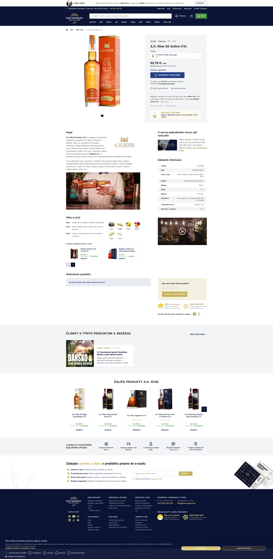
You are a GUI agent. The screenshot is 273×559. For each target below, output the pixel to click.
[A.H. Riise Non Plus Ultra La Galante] (165, 399)
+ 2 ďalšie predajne (94, 510)
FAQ (136, 510)
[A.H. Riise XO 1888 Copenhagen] (79, 399)
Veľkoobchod (177, 8)
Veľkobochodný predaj (116, 520)
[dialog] (136, 548)
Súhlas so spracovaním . (149, 479)
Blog (168, 8)
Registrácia (161, 8)
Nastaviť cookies (93, 530)
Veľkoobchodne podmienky (118, 527)
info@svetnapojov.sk (186, 503)
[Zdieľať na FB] (194, 314)
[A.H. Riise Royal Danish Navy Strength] (193, 399)
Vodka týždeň (79, 3)
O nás (89, 520)
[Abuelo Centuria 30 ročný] (74, 253)
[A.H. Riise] (124, 142)
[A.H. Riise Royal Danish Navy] (108, 399)
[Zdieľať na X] (199, 314)
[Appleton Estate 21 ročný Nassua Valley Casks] (112, 253)
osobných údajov (156, 479)
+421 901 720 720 (165, 503)
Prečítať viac (32, 546)
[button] (90, 548)
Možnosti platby (140, 501)
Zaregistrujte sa (155, 66)
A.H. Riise (153, 41)
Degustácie (188, 8)
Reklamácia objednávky (116, 503)
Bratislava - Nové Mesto (96, 503)
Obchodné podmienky (142, 503)
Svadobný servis (140, 525)
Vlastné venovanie (141, 520)
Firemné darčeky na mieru (143, 530)
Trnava (90, 506)
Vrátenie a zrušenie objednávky (119, 506)
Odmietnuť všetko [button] (244, 548)
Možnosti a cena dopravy (117, 501)
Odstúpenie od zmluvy (142, 508)
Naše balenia (113, 508)
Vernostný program (141, 527)
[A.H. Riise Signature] (136, 399)
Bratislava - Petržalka (95, 501)
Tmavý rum (162, 41)
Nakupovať (200, 3)
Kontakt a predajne (200, 8)
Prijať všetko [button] (201, 548)
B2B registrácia (114, 525)
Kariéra (90, 525)
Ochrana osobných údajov (143, 506)
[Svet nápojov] (67, 30)
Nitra (89, 508)
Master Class (113, 522)
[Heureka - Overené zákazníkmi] (161, 306)
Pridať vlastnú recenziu (174, 294)
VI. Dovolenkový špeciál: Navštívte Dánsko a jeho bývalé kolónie (112, 353)
